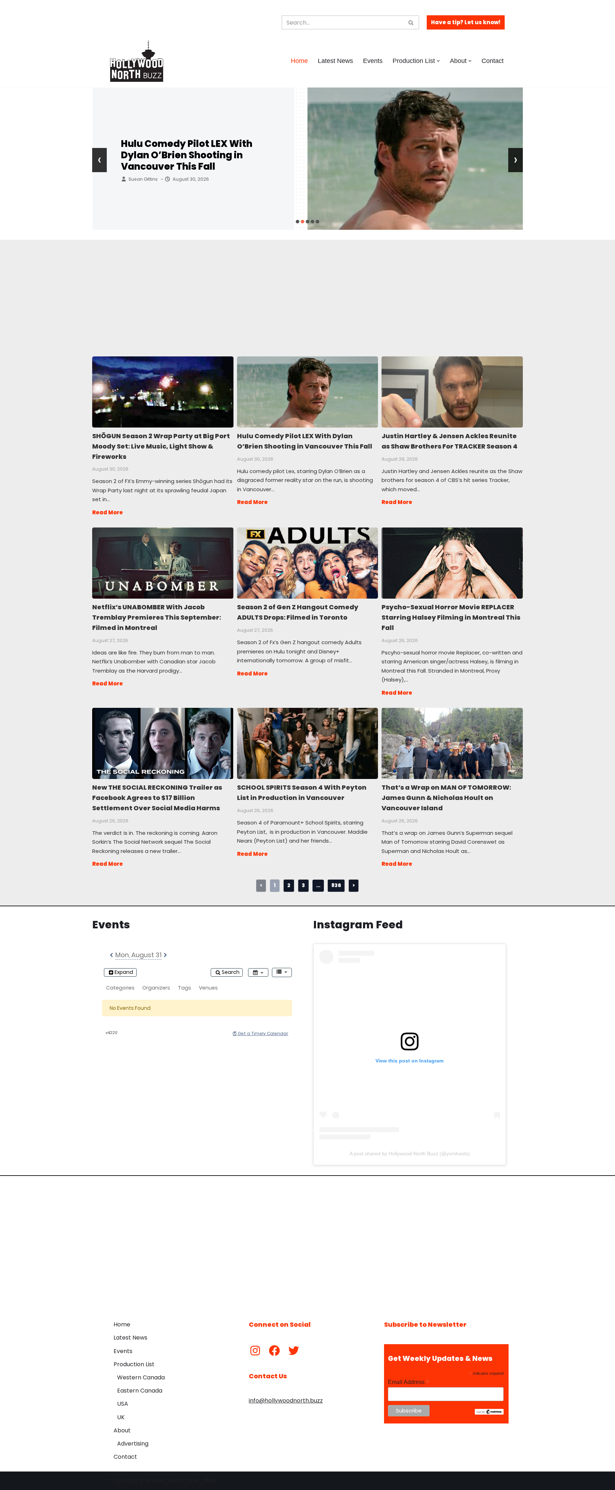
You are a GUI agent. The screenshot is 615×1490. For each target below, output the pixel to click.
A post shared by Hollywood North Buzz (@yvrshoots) (409, 1153)
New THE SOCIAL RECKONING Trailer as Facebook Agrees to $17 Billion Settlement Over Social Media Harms (162, 743)
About (122, 1430)
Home (299, 60)
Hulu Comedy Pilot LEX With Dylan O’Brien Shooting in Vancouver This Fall (307, 391)
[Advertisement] (282, 289)
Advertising (132, 1443)
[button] (438, 61)
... (318, 885)
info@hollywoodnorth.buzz (286, 1400)
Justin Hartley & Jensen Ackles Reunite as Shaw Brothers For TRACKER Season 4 (195, 155)
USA (122, 1404)
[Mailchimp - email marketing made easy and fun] (489, 1413)
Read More (107, 512)
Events (373, 60)
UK (121, 1417)
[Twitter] (293, 1350)
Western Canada (141, 1377)
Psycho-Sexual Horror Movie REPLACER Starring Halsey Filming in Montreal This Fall (451, 562)
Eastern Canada (139, 1390)
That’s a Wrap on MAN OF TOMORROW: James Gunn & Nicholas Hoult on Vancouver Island (451, 743)
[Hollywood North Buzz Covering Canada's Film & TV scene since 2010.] (136, 61)
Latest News (335, 60)
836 (336, 885)
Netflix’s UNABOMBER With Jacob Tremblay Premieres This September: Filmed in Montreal (162, 562)
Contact (493, 60)
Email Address (408, 1382)
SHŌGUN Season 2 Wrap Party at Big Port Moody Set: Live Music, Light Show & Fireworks (162, 391)
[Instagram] (255, 1350)
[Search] (411, 22)
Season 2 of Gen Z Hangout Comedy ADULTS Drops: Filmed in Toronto (307, 562)
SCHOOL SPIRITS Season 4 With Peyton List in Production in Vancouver (307, 743)
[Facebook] (274, 1350)
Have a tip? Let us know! (465, 22)
